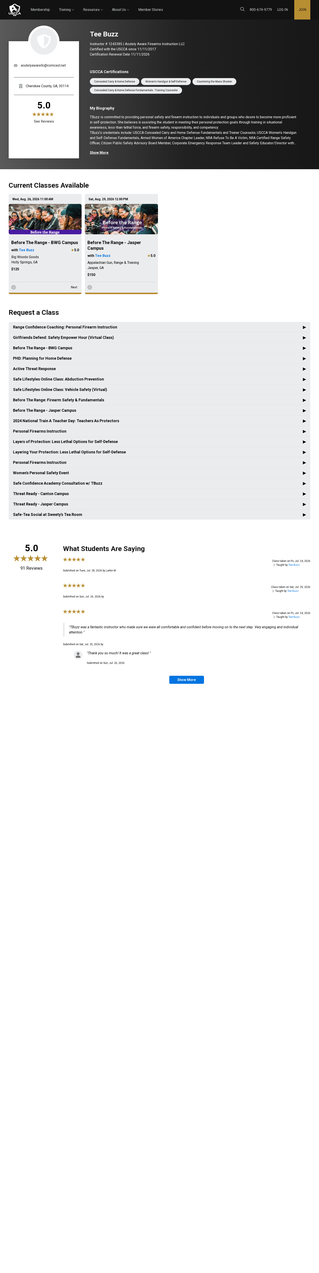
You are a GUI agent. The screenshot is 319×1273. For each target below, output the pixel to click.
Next (74, 287)
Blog (166, 6)
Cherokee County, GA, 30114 (47, 86)
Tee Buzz (26, 250)
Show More (99, 153)
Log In (282, 10)
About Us (120, 6)
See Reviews (44, 121)
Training (66, 6)
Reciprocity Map (191, 6)
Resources (93, 6)
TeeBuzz (294, 564)
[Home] (15, 9)
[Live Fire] (13, 287)
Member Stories (150, 10)
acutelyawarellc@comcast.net (43, 65)
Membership (40, 10)
